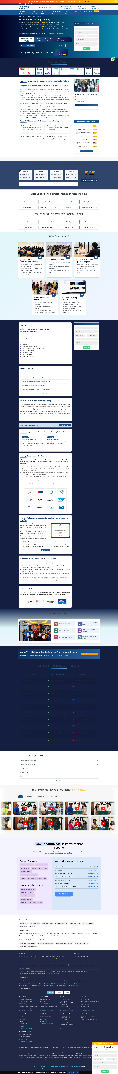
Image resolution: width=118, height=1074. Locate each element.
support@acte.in (75, 985)
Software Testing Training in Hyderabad (64, 943)
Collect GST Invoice (56, 959)
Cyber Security (57, 933)
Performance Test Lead (26, 871)
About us (21, 965)
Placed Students (28, 45)
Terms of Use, (72, 1066)
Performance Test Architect (27, 892)
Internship (52, 956)
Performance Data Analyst (26, 899)
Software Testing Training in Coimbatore (28, 946)
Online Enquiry (67, 6)
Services (27, 965)
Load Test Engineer (25, 868)
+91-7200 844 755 (94, 8)
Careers (39, 965)
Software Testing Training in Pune (81, 943)
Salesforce (32, 933)
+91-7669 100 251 (68, 8)
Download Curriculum (43, 45)
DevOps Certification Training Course (39, 971)
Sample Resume (34, 956)
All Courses (34, 12)
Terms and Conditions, (55, 1066)
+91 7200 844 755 (37, 983)
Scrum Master (81, 933)
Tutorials (42, 956)
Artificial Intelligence (24, 933)
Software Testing (27, 935)
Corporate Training (43, 12)
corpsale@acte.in (62, 985)
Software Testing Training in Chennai (27, 943)
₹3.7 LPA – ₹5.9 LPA (93, 876)
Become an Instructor (75, 965)
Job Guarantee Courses (23, 12)
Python (47, 935)
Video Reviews (22, 959)
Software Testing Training (47, 923)
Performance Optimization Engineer (29, 875)
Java (21, 935)
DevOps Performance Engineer (28, 889)
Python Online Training (55, 971)
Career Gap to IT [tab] (54, 796)
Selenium (65, 935)
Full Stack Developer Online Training (27, 973)
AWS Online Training (24, 971)
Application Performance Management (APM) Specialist (33, 878)
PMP (51, 933)
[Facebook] (31, 4)
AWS (51, 935)
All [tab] (20, 796)
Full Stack (88, 933)
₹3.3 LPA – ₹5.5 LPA (93, 870)
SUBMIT (86, 48)
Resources (78, 11)
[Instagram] (20, 4)
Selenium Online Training (68, 971)
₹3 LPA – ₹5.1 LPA (94, 866)
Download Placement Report (86, 105)
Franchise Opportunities (87, 965)
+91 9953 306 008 (25, 983)
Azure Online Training (54, 973)
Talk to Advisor (65, 425)
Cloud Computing (65, 933)
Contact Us (45, 965)
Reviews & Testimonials (33, 959)
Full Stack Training (24, 923)
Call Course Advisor (90, 654)
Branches (85, 11)
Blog (47, 956)
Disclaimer (79, 1066)
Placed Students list (56, 12)
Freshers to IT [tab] (29, 796)
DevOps (42, 935)
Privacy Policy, (36, 1066)
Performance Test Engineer (27, 865)
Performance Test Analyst (41, 865)
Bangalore (92, 6)
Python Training (23, 926)
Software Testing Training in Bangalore (45, 943)
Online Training (53, 965)
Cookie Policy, (64, 1066)
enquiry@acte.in (49, 985)
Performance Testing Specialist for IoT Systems (31, 902)
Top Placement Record (86, 151)
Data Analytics (73, 933)
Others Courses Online (26, 16)
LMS (97, 11)
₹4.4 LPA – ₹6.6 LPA (93, 886)
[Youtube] (28, 4)
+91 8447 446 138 (75, 983)
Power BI (38, 933)
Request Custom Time (70, 184)
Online (67, 992)
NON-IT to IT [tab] (41, 796)
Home (20, 16)
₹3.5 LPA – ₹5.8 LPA (93, 873)
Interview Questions (59, 45)
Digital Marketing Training (88, 923)
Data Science (94, 933)
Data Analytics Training (35, 923)
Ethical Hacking (35, 935)
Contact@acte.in (24, 985)
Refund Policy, (44, 1066)
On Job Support (60, 956)
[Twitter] (25, 4)
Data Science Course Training (61, 923)
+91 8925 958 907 (63, 983)
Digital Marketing (57, 935)
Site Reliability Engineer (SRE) (27, 895)
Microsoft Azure (45, 933)
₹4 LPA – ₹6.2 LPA (93, 883)
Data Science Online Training (82, 971)
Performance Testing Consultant (39, 868)
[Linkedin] (23, 4)
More (90, 11)
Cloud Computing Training (75, 923)
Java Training (32, 926)
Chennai (79, 6)
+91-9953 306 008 (81, 8)
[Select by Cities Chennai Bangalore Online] (47, 7)
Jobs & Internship (66, 12)
